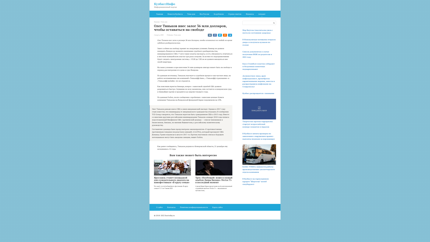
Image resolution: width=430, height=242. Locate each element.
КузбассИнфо (164, 4)
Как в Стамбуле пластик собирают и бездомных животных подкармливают (258, 66)
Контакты (171, 207)
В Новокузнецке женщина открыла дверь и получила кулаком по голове (259, 42)
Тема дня (191, 14)
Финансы (250, 14)
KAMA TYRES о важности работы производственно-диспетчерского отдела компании (258, 169)
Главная (159, 14)
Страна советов (234, 14)
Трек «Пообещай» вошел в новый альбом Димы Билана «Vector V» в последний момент (213, 180)
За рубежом (219, 14)
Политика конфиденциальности (194, 207)
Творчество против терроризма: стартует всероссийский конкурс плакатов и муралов (257, 124)
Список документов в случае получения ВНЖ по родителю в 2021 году (257, 54)
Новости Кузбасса (175, 14)
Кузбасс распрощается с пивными (258, 93)
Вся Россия (204, 14)
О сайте (159, 207)
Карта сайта (217, 207)
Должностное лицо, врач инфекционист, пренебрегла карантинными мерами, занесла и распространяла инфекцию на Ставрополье (258, 81)
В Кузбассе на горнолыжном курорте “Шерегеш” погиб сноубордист (255, 181)
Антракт (261, 14)
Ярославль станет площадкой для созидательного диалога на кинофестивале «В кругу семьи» (172, 180)
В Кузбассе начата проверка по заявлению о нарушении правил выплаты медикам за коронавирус (258, 136)
